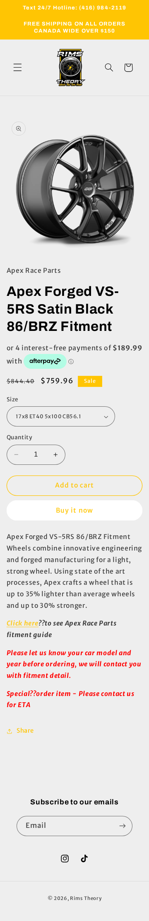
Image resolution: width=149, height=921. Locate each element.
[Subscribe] (122, 826)
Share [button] (25, 730)
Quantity (19, 437)
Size (13, 399)
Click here (22, 623)
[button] (17, 67)
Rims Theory (85, 898)
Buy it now (74, 510)
